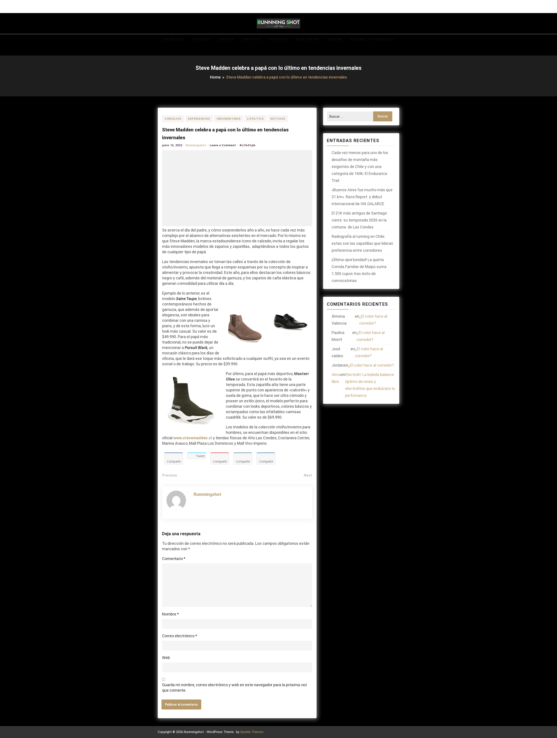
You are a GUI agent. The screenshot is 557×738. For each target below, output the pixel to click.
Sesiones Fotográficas (372, 39)
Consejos (173, 118)
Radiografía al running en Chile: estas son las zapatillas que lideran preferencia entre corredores (362, 243)
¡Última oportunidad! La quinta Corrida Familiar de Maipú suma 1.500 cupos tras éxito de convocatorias (359, 270)
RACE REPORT (308, 39)
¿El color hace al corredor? (373, 319)
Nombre (170, 614)
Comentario (173, 558)
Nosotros (278, 39)
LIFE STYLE (251, 39)
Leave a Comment (223, 145)
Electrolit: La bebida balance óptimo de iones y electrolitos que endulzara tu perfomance (370, 385)
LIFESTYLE (255, 118)
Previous (169, 475)
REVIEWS (334, 39)
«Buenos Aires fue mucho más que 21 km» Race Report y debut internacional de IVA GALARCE (362, 197)
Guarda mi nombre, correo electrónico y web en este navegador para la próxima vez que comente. (234, 688)
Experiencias (199, 118)
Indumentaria (228, 118)
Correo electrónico (179, 636)
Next (308, 475)
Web (166, 657)
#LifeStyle (247, 145)
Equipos (226, 39)
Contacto (201, 39)
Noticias (277, 118)
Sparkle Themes (251, 732)
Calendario (173, 39)
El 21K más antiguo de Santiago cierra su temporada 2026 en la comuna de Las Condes (359, 220)
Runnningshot (196, 145)
